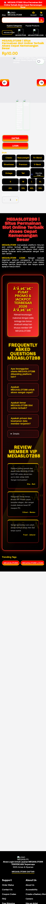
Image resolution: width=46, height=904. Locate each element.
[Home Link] (17, 14)
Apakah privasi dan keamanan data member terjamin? (21, 421)
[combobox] (20, 20)
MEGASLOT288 (9, 245)
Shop (4, 15)
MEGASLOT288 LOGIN (13, 258)
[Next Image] (41, 82)
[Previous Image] (4, 82)
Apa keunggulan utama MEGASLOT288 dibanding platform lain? (23, 372)
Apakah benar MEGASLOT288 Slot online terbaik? (22, 405)
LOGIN (15, 146)
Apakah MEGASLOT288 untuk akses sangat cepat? (22, 390)
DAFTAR (15, 138)
